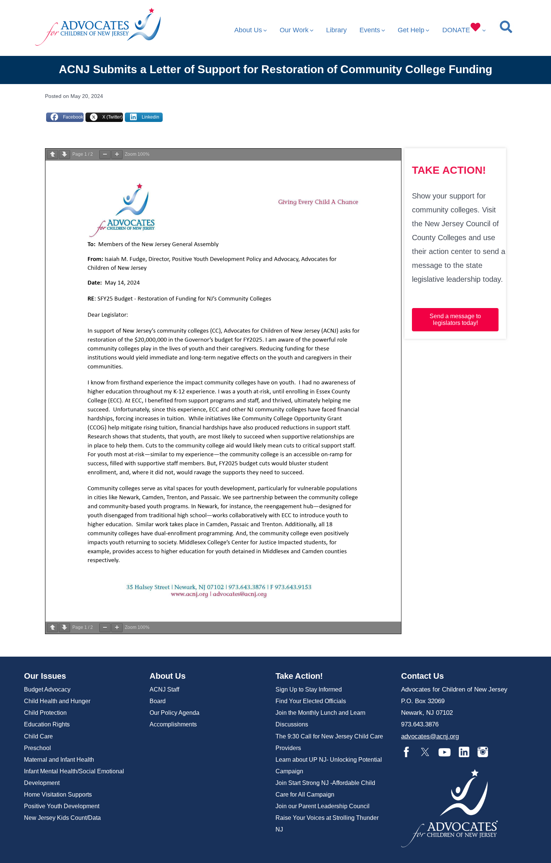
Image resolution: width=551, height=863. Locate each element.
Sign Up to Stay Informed (309, 689)
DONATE (456, 30)
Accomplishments (173, 724)
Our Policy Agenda (174, 713)
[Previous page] (52, 154)
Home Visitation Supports (58, 794)
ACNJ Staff (164, 689)
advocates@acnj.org (430, 736)
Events (369, 30)
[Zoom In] (117, 154)
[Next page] (64, 154)
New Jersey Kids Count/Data (62, 818)
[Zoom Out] (105, 154)
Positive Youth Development (61, 806)
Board (158, 701)
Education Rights (47, 724)
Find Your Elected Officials (311, 701)
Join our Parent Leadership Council (323, 806)
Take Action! (299, 676)
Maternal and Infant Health (59, 759)
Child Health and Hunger (57, 701)
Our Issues (45, 676)
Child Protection (45, 713)
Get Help (411, 30)
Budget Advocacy (47, 689)
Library (336, 30)
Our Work (294, 30)
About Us (248, 30)
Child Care (38, 736)
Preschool (37, 748)
